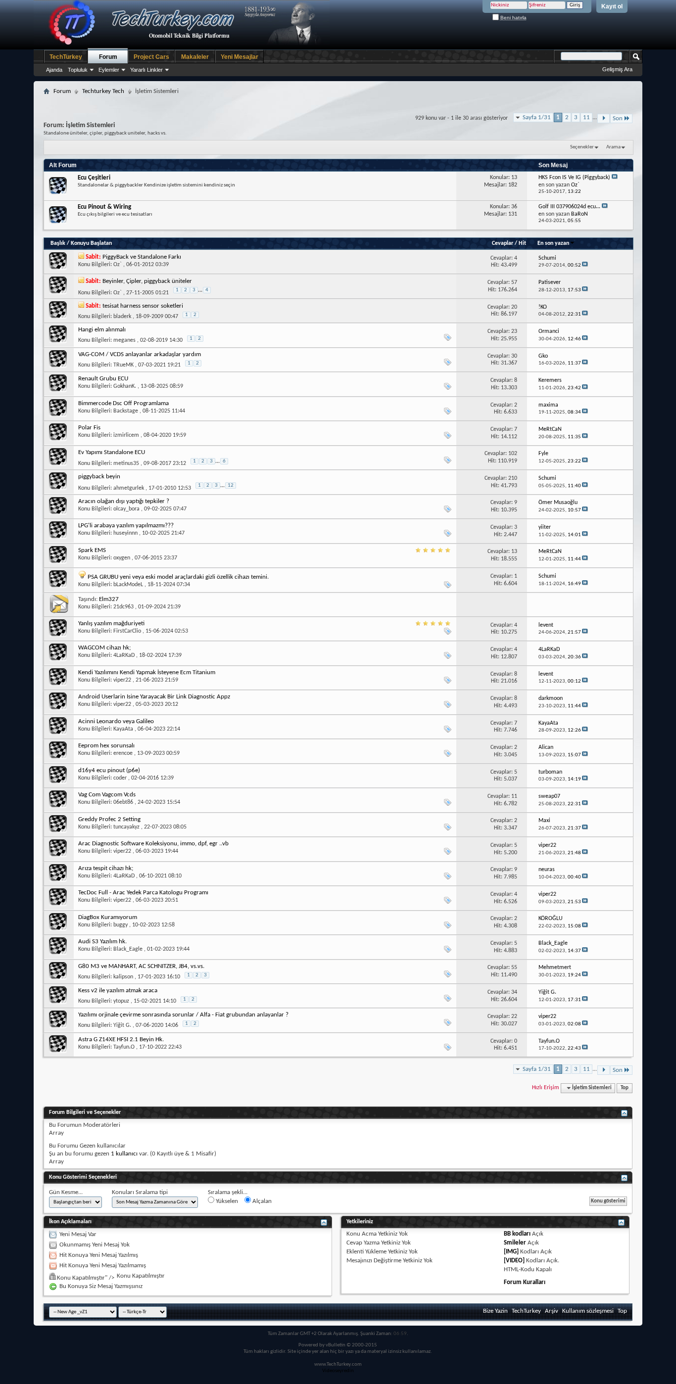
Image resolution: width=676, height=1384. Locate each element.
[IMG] (511, 1251)
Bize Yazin (495, 1311)
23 (514, 331)
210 (512, 478)
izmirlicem (126, 435)
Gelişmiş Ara (617, 69)
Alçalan (261, 1201)
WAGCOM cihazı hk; (104, 648)
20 (514, 307)
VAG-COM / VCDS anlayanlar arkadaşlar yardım (139, 354)
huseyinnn (125, 533)
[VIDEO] (514, 1260)
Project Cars (151, 56)
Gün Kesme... (66, 1192)
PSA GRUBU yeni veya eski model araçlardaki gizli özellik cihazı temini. (178, 577)
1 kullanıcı (124, 1154)
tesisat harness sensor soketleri (142, 306)
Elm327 (109, 599)
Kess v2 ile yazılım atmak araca (117, 990)
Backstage (125, 411)
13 (514, 551)
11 (586, 117)
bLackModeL (128, 585)
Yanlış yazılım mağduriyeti (111, 623)
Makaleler (195, 56)
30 (514, 356)
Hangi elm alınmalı (102, 329)
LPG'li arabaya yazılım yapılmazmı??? (126, 525)
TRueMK (123, 365)
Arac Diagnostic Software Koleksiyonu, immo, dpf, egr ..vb (153, 843)
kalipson (123, 977)
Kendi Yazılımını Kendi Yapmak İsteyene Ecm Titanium (146, 672)
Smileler (515, 1243)
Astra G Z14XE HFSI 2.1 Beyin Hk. (121, 1039)
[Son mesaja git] (585, 265)
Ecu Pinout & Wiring (104, 207)
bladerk (122, 317)
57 (514, 282)
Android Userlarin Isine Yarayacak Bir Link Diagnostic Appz (154, 696)
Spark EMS (92, 550)
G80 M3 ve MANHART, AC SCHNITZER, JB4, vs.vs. (141, 966)
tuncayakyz (126, 827)
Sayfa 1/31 (537, 117)
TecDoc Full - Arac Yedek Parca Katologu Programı (143, 892)
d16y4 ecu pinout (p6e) (109, 770)
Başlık (57, 243)
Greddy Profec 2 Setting (109, 819)
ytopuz (121, 1001)
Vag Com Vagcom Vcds (107, 794)
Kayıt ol (612, 6)
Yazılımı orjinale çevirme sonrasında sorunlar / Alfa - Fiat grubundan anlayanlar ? (183, 1015)
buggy (120, 925)
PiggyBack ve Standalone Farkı (141, 257)
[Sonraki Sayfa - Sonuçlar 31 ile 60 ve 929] (603, 118)
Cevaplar (502, 243)
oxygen (121, 558)
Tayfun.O (124, 1047)
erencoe (123, 753)
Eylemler (108, 70)
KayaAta (123, 729)
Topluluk (78, 70)
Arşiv (551, 1311)
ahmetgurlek (128, 488)
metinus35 (126, 463)
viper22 (122, 680)
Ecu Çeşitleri (94, 178)
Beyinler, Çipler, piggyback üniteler (147, 281)
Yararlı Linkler (146, 70)
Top (624, 1088)
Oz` (117, 265)
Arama (613, 147)
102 (512, 454)
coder (120, 778)
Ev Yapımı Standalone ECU (111, 452)
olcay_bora (126, 509)
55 (514, 967)
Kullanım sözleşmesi (588, 1311)
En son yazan (553, 243)
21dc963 (123, 607)
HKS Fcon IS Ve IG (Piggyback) (574, 178)
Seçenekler (582, 147)
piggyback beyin (99, 476)
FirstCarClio (127, 631)
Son (618, 118)
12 (231, 485)
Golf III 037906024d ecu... (569, 207)
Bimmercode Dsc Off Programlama (123, 403)
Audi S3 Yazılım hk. (102, 941)
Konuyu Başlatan (91, 243)
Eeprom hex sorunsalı (106, 745)
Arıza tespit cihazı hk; (105, 868)
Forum (108, 56)
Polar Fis (89, 427)
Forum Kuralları (524, 1282)
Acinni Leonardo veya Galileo (116, 721)
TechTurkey (65, 56)
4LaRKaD (124, 655)
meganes (124, 340)
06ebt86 (123, 802)
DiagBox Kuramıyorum (107, 917)
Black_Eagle (128, 949)
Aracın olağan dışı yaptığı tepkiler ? (123, 501)
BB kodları (517, 1234)
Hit (522, 243)
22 (514, 1016)
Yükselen (226, 1201)
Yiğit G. (122, 1025)
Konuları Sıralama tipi (140, 1192)
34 (514, 992)
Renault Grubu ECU (103, 378)
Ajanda (54, 70)
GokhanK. (124, 386)
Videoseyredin (338, 1371)
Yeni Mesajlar (239, 56)
